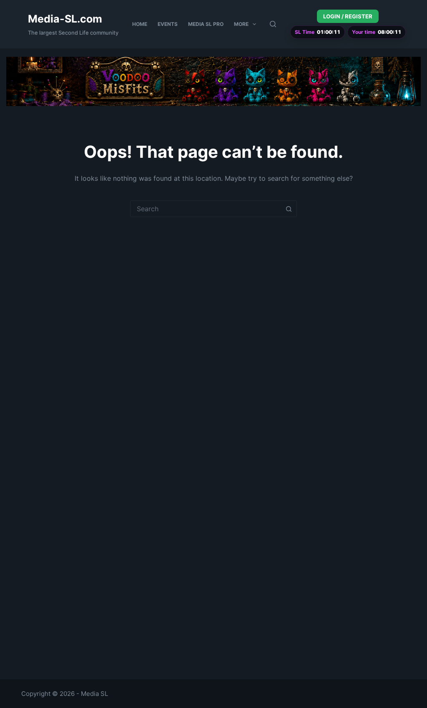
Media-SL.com (65, 19)
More (241, 24)
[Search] (273, 24)
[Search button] (288, 209)
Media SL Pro (206, 24)
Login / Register (347, 16)
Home (139, 24)
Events (168, 24)
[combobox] (206, 208)
